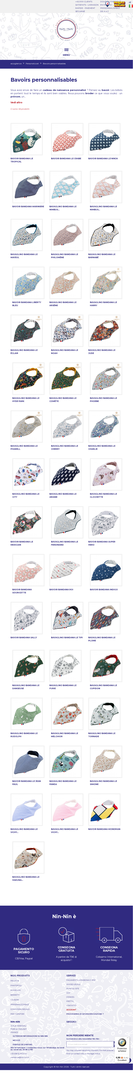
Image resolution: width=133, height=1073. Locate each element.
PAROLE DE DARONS (22, 1044)
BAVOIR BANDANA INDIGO (104, 589)
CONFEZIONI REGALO (20, 1009)
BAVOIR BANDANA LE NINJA (103, 158)
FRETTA (70, 1001)
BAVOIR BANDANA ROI (61, 589)
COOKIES (70, 997)
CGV (68, 993)
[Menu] (128, 1038)
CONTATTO (71, 1005)
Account (71, 1010)
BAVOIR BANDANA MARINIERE (28, 206)
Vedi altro (16, 102)
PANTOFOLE (16, 985)
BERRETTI (15, 995)
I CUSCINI (15, 1000)
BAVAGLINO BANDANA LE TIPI (67, 637)
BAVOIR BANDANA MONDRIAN (104, 829)
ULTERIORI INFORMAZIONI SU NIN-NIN (30, 1036)
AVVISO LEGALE (73, 984)
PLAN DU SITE (72, 988)
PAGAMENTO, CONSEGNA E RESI (80, 980)
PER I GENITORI (17, 1014)
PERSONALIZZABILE (20, 1004)
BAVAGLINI (16, 990)
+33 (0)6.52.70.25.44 (19, 1054)
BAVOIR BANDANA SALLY (24, 637)
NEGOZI (16, 1040)
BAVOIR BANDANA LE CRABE (66, 158)
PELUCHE (15, 981)
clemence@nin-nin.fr (20, 1057)
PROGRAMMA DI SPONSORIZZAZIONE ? (85, 1014)
